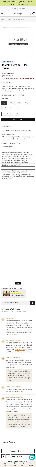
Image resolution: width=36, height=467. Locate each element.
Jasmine (21, 78)
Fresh (12, 78)
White (32, 78)
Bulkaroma (10, 73)
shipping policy (20, 349)
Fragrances (9, 76)
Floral (7, 78)
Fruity (16, 78)
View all (18, 283)
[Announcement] (18, 3)
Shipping (8, 91)
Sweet (27, 78)
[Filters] (8, 456)
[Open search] (3, 456)
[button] (32, 457)
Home (3, 19)
